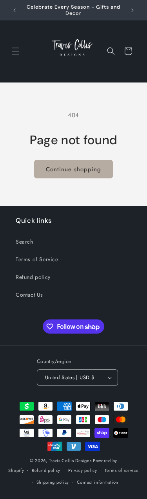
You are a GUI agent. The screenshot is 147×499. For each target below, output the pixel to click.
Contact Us (29, 295)
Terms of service (121, 470)
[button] (15, 51)
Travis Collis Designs (70, 460)
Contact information (97, 482)
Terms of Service (37, 259)
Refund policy (33, 277)
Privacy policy (82, 470)
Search (24, 242)
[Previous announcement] (14, 10)
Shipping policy (52, 482)
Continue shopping (73, 169)
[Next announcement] (132, 10)
